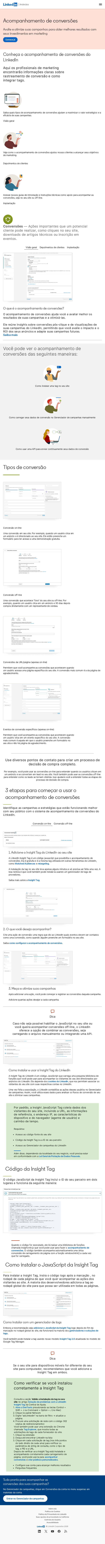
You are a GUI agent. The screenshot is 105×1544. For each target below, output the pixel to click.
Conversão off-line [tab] (63, 823)
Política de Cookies (52, 1511)
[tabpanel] (52, 296)
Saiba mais (10, 335)
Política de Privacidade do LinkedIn (52, 1514)
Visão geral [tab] (31, 247)
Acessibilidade (53, 1522)
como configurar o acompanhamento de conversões (35, 943)
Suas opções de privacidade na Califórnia (52, 1517)
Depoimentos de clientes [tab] (52, 247)
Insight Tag (33, 880)
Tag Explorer (30, 1429)
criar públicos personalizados (43, 1459)
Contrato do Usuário (52, 1520)
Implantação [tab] (73, 247)
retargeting (43, 863)
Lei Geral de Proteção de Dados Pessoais (59, 1156)
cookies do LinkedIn (58, 1081)
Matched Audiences (25, 863)
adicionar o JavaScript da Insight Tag (52, 1327)
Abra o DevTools (23, 1407)
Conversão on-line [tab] (42, 823)
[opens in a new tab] (39, 1532)
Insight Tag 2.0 (67, 1338)
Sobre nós (53, 1509)
